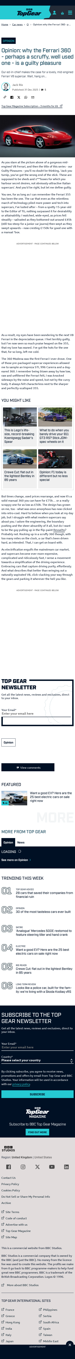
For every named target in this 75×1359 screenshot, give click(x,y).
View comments (30, 768)
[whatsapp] (25, 97)
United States (43, 1157)
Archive (6, 1203)
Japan (9, 1341)
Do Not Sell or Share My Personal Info (25, 1196)
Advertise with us (16, 1224)
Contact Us (8, 1177)
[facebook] (11, 97)
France (10, 1309)
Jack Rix (17, 85)
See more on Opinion (14, 859)
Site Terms (12, 1212)
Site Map (11, 1237)
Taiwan (47, 1335)
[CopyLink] (4, 97)
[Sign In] (54, 12)
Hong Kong (13, 1322)
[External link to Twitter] (37, 1166)
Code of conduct (16, 1218)
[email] (32, 97)
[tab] (8, 842)
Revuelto (59, 530)
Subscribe (37, 1094)
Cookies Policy (10, 1190)
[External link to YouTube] (52, 1166)
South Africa (51, 1322)
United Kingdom (22, 1157)
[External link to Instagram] (23, 1166)
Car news (17, 24)
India (9, 1328)
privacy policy (21, 1084)
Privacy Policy (10, 1184)
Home (4, 24)
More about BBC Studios (20, 1285)
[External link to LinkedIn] (66, 1166)
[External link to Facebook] (8, 1166)
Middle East (50, 1341)
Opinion (8, 40)
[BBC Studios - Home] (10, 1148)
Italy (8, 1335)
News (20, 842)
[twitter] (18, 97)
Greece (10, 1316)
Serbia (47, 1316)
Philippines (50, 1309)
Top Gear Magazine (18, 1231)
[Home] (36, 12)
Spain (46, 1328)
